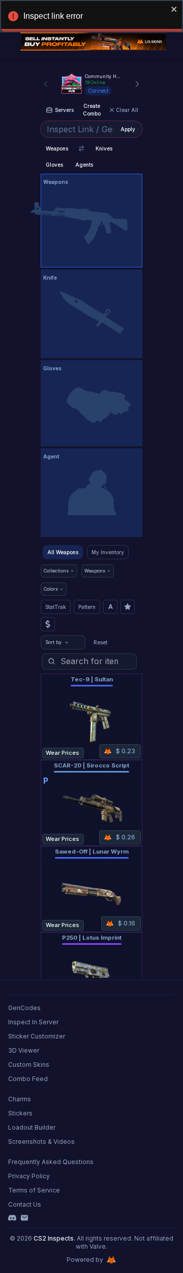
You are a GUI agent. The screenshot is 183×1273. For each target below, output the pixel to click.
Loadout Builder (31, 1127)
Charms (19, 1099)
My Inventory (108, 552)
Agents (84, 165)
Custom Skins (28, 1064)
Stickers (20, 1113)
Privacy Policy (29, 1176)
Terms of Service (34, 1190)
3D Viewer (23, 1050)
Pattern (87, 607)
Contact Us (24, 1204)
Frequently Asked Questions (51, 1162)
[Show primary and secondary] (81, 148)
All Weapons (62, 552)
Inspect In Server (33, 1022)
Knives (104, 148)
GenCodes (24, 1008)
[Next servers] (137, 84)
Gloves (54, 165)
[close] (174, 9)
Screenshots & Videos (41, 1141)
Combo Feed (28, 1079)
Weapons (57, 148)
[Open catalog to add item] (91, 223)
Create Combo (92, 110)
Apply (127, 129)
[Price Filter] (48, 624)
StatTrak (55, 607)
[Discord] (12, 1218)
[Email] (24, 1218)
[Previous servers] (46, 84)
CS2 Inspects (54, 1238)
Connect (98, 91)
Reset (100, 642)
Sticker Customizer (36, 1036)
